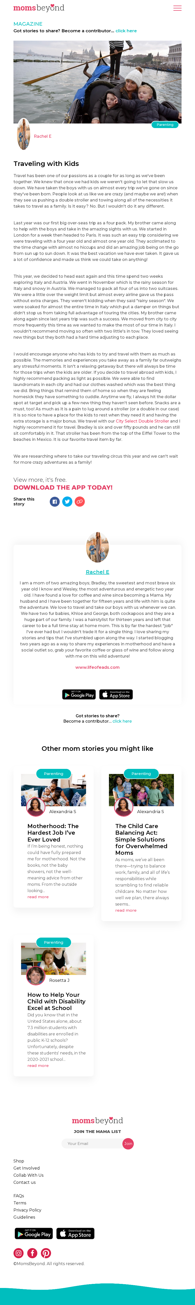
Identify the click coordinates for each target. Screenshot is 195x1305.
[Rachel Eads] (97, 547)
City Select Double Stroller (142, 421)
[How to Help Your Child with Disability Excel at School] (53, 958)
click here (126, 30)
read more (38, 896)
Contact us (24, 1182)
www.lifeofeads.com (97, 667)
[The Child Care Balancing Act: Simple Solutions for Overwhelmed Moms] (141, 789)
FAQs (18, 1195)
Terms (19, 1203)
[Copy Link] (80, 501)
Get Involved (26, 1168)
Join (128, 1143)
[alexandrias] (35, 807)
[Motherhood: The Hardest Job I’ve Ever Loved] (53, 789)
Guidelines (24, 1217)
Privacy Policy (27, 1210)
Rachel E (43, 136)
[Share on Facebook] (55, 502)
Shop (18, 1161)
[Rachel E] (23, 134)
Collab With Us (28, 1175)
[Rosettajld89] (35, 975)
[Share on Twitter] (67, 501)
